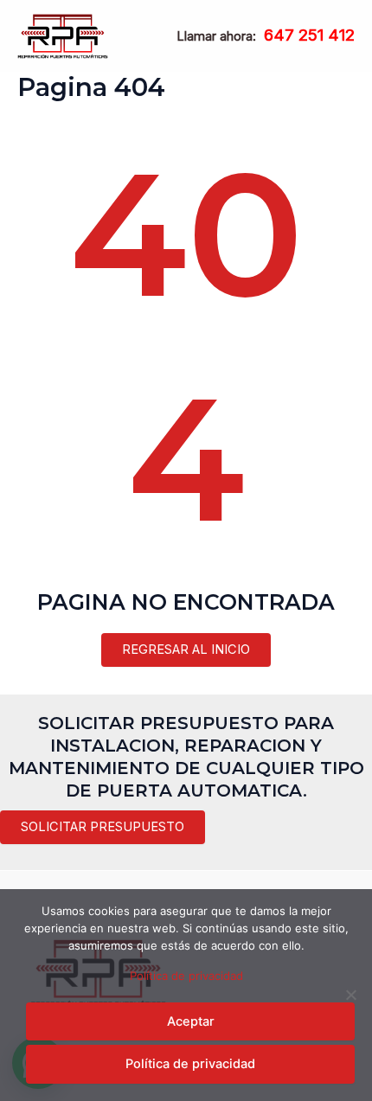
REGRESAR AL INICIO (186, 649)
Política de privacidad (186, 976)
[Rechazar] (350, 994)
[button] (102, 827)
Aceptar (191, 1021)
